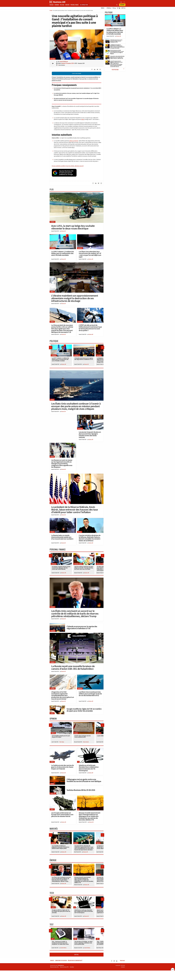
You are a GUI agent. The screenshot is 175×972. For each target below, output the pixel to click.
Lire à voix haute (76, 73)
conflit (52, 291)
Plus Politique (118, 69)
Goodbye (72, 967)
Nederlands (122, 960)
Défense (52, 322)
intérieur (80, 428)
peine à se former (73, 141)
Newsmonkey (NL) (54, 967)
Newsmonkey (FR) (64, 967)
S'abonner (122, 4)
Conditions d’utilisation (61, 960)
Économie (57, 5)
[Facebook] (111, 960)
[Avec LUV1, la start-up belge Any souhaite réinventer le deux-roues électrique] (76, 193)
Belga (82, 119)
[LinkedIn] (117, 960)
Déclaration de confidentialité (75, 960)
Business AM (63, 231)
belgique (98, 733)
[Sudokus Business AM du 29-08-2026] (57, 786)
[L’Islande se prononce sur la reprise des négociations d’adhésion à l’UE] (57, 624)
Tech (114, 8)
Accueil (51, 10)
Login (121, 2)
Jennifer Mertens (63, 947)
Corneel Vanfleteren (64, 61)
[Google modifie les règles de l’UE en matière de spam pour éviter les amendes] (57, 706)
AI (78, 762)
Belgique (52, 5)
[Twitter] (114, 960)
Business (52, 222)
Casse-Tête (52, 793)
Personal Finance (74, 5)
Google (52, 713)
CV (53, 63)
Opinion (109, 8)
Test (118, 8)
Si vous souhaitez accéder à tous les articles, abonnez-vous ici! (67, 166)
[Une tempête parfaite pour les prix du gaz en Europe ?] (61, 723)
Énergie (103, 8)
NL (124, 2)
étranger (52, 248)
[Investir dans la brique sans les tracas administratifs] (83, 723)
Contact (52, 960)
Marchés (67, 5)
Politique (62, 5)
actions (53, 843)
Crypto (123, 8)
